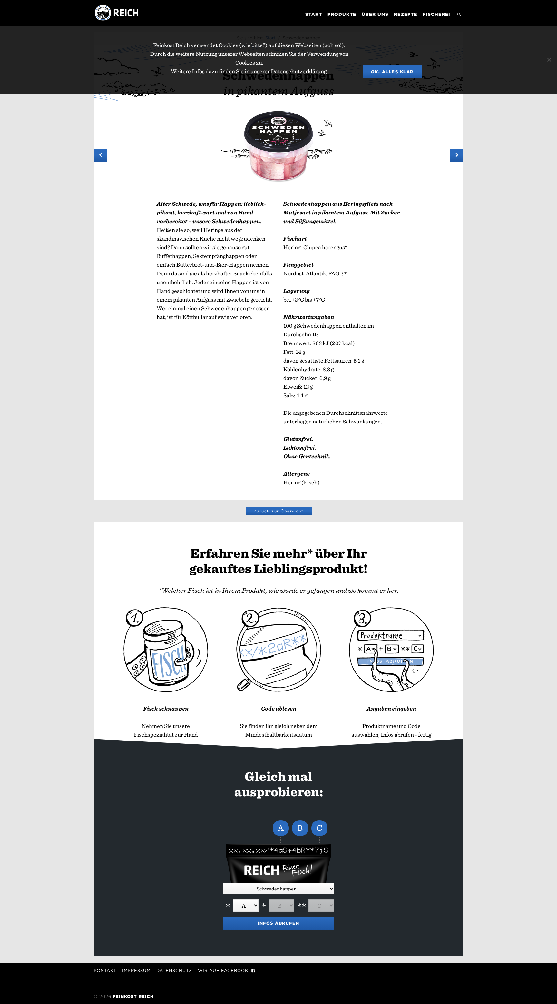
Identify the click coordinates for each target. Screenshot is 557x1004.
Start (313, 14)
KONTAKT (105, 970)
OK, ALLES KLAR (392, 71)
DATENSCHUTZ (174, 970)
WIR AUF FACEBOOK (223, 970)
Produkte (341, 14)
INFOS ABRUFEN (278, 923)
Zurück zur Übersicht (279, 511)
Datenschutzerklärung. (299, 71)
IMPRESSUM (136, 970)
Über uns (375, 14)
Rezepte (405, 14)
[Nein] (549, 59)
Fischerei (436, 14)
